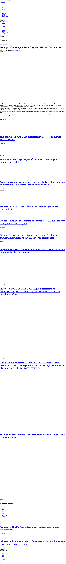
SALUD (3, 12)
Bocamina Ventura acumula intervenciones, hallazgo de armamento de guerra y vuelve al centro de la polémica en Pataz (32, 183)
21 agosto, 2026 (2, 212)
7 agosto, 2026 (2, 143)
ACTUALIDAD (5, 44)
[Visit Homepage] (2, 2)
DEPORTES (4, 13)
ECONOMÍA (4, 10)
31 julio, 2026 (2, 165)
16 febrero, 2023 (2, 499)
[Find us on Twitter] (0, 1)
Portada (1, 44)
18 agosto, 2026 (2, 241)
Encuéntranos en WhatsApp (5, 0)
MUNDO (3, 14)
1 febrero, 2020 (2, 430)
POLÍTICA (3, 9)
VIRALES (3, 17)
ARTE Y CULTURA (5, 16)
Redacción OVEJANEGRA (16, 50)
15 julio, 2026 (2, 188)
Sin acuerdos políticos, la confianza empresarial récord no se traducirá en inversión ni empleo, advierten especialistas (28, 236)
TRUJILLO (3, 7)
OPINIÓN (3, 15)
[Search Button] (7, 35)
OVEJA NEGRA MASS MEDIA (7, 562)
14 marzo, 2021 (2, 358)
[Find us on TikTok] (1, 1)
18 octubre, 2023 (2, 51)
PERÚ (3, 8)
